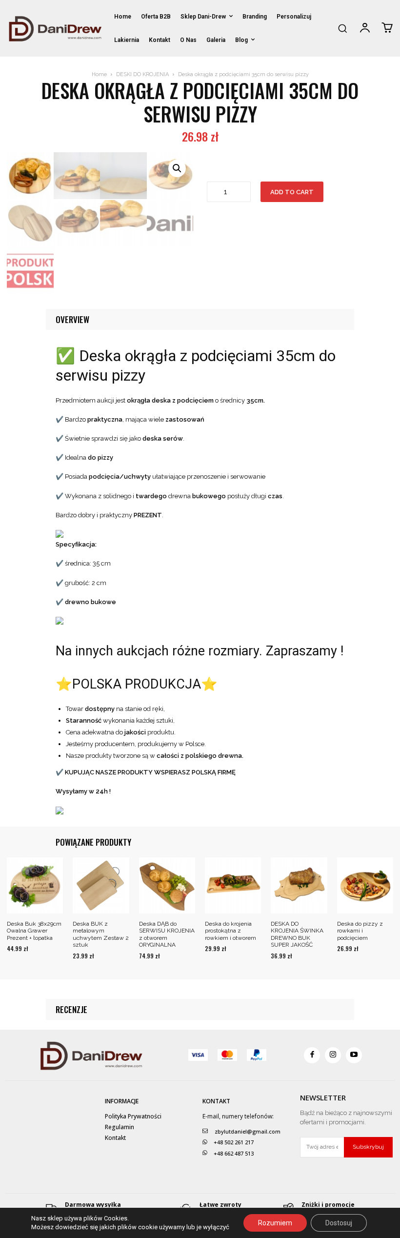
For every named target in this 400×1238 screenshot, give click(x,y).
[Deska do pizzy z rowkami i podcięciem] (365, 885)
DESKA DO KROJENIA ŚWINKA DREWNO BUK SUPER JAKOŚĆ (297, 934)
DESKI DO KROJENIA (142, 74)
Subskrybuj (368, 1146)
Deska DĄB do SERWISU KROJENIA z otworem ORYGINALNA (167, 934)
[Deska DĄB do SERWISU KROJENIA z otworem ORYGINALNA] (167, 885)
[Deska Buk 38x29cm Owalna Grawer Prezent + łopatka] (35, 885)
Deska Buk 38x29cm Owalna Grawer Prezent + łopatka (34, 930)
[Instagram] (333, 1055)
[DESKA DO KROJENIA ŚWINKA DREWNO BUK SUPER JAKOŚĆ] (299, 885)
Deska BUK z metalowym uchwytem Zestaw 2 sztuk (101, 934)
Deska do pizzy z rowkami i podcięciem (360, 930)
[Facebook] (312, 1055)
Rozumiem (275, 1223)
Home (99, 74)
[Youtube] (354, 1055)
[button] (342, 28)
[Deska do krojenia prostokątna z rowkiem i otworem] (233, 885)
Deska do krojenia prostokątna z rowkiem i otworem (230, 930)
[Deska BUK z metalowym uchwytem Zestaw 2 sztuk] (101, 885)
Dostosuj (338, 1223)
